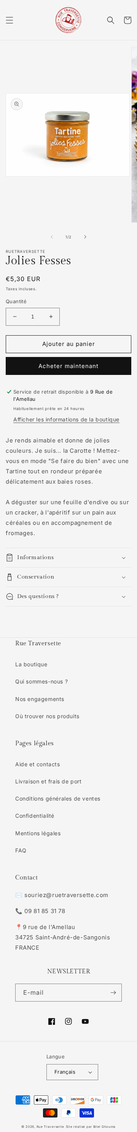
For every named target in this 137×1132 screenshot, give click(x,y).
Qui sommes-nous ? (41, 681)
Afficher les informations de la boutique (66, 419)
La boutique (31, 664)
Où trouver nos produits (47, 716)
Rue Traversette (51, 1127)
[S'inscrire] (113, 993)
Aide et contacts (37, 764)
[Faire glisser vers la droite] (85, 236)
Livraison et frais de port (48, 781)
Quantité (16, 301)
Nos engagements (39, 699)
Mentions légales (38, 833)
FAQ (21, 850)
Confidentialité (34, 815)
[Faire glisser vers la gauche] (51, 236)
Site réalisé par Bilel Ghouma (91, 1127)
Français (64, 1072)
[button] (9, 20)
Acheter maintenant (68, 366)
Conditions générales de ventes (57, 798)
